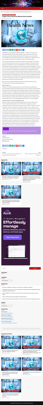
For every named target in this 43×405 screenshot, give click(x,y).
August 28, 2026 (28, 182)
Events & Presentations (16, 59)
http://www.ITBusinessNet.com (7, 313)
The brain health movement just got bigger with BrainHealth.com (14, 296)
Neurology (32, 367)
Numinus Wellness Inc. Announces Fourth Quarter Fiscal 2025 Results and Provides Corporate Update (11, 201)
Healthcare (28, 172)
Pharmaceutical (36, 172)
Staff (3, 18)
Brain (24, 367)
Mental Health (10, 197)
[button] (2, 8)
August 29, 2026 (8, 179)
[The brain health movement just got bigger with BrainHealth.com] (32, 364)
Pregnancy (24, 173)
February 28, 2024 (8, 18)
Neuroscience (37, 367)
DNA (8, 14)
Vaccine (14, 14)
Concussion (28, 367)
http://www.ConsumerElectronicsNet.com (9, 322)
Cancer (24, 172)
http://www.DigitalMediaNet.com (7, 319)
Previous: (11, 154)
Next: (33, 154)
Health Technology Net (21, 3)
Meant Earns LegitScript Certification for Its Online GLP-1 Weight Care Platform (10, 177)
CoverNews (25, 403)
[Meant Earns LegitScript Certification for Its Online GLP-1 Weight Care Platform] (11, 168)
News (11, 14)
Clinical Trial (4, 14)
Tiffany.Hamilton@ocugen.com (18, 83)
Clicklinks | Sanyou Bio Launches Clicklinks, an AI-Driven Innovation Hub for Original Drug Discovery (21, 298)
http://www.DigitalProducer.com (7, 316)
